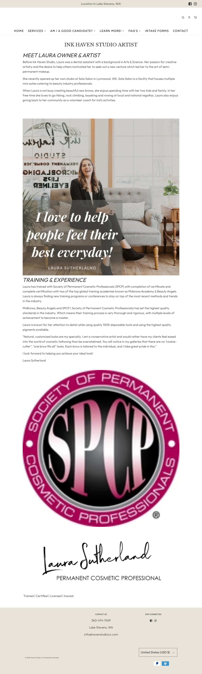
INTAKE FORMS (157, 31)
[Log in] (189, 17)
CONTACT (180, 31)
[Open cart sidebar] (195, 17)
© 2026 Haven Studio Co (34, 658)
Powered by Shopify (51, 658)
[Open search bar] (183, 17)
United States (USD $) (156, 652)
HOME (19, 31)
